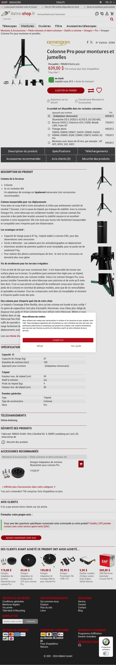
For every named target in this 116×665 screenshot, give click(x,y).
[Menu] (111, 638)
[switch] (106, 653)
